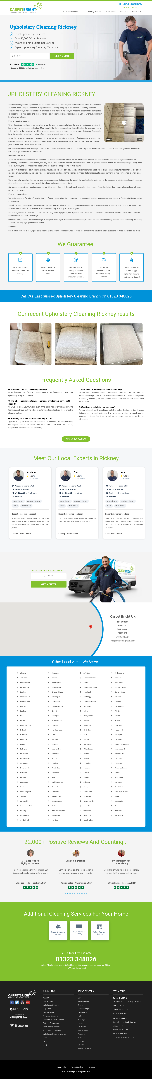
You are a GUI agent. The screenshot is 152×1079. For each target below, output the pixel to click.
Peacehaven (83, 1030)
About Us (46, 998)
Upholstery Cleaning (33, 501)
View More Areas (84, 1048)
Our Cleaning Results (51, 1027)
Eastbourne (82, 1012)
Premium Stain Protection (53, 1020)
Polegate (81, 1034)
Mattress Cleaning (50, 1016)
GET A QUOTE (62, 56)
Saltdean (81, 1038)
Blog (45, 1045)
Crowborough (83, 1009)
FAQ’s (45, 1041)
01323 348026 (130, 4)
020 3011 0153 (124, 1009)
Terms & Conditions (77, 1067)
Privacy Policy (61, 1067)
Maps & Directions (120, 1013)
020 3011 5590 (124, 1030)
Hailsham (81, 1016)
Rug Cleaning (48, 1009)
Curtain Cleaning (49, 1012)
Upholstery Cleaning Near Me (54, 1034)
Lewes (80, 1023)
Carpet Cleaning (18, 501)
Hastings (81, 1020)
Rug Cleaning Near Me (52, 1030)
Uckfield (81, 1045)
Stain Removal (26, 506)
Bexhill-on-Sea (83, 1001)
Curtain (15, 506)
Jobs (45, 1038)
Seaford (81, 1041)
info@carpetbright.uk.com (123, 640)
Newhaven (82, 1027)
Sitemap (92, 1067)
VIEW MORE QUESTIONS (76, 439)
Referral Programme (51, 1023)
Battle (80, 998)
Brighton (81, 1005)
